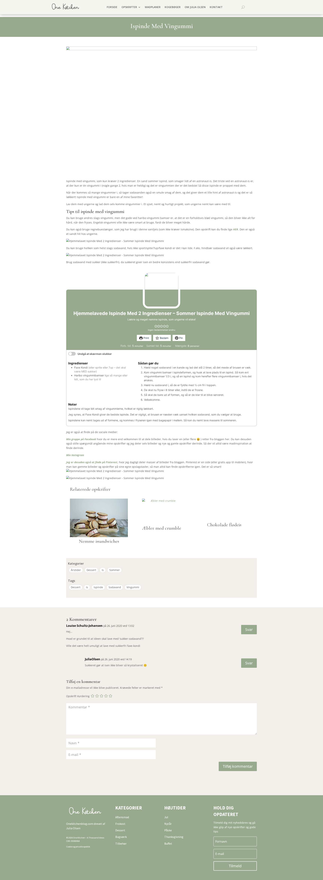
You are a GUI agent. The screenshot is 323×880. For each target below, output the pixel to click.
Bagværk (121, 837)
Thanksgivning (173, 837)
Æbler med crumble (161, 528)
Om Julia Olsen (195, 7)
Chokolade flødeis (224, 525)
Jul (166, 817)
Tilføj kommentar (238, 766)
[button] (155, 326)
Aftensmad (122, 817)
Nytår (168, 824)
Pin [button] (180, 337)
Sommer (114, 570)
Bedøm (163, 337)
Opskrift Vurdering (78, 696)
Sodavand (115, 587)
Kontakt (216, 7)
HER (235, 229)
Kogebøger (173, 7)
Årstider (76, 570)
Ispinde (98, 587)
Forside (112, 7)
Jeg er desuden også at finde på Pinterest (91, 462)
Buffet (168, 843)
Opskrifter (129, 7)
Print (146, 337)
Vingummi (133, 587)
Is (103, 570)
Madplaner (153, 7)
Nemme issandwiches (99, 541)
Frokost (120, 824)
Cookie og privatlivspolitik (78, 846)
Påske (168, 830)
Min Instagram (75, 455)
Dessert (91, 570)
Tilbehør (121, 843)
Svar (249, 629)
